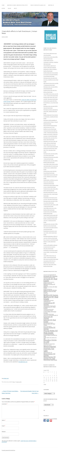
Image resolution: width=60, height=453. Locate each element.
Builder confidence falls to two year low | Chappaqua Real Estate (50, 220)
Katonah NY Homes (48, 317)
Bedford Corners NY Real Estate (50, 287)
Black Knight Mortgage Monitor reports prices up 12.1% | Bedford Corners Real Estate (50, 127)
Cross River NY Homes (48, 310)
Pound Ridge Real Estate (49, 334)
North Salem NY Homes (48, 322)
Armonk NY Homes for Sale (49, 277)
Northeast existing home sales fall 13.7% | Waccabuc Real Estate (50, 150)
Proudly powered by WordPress (8, 450)
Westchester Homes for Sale (50, 348)
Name (4, 420)
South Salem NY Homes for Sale (50, 338)
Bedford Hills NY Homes (50, 290)
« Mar (45, 384)
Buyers (3, 8)
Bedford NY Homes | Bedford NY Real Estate (17, 5)
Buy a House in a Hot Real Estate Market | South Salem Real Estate (51, 241)
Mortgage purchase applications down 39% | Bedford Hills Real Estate (51, 111)
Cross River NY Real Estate (50, 312)
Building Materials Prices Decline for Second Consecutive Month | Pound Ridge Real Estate (51, 74)
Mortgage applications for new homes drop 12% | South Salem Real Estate (51, 194)
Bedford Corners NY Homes (49, 284)
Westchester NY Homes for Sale (50, 358)
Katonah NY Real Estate (50, 320)
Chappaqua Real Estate (49, 309)
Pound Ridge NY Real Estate (51, 331)
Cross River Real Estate (49, 314)
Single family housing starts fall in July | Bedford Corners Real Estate (50, 176)
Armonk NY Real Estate (50, 280)
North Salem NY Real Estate (49, 324)
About (15, 8)
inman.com (6, 378)
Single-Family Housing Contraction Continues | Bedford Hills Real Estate (51, 62)
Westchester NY (48, 352)
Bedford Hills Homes (48, 289)
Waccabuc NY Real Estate (49, 343)
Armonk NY (53, 274)
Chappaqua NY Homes (49, 303)
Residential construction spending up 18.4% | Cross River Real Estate (51, 252)
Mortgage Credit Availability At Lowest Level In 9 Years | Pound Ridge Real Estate (51, 122)
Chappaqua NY (47, 301)
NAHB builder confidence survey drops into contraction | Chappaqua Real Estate (51, 181)
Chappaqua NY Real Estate (50, 307)
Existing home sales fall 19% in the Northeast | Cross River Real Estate (51, 102)
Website (4, 431)
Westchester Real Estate (50, 360)
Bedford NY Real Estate (51, 298)
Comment (4, 404)
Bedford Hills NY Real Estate (50, 291)
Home (3, 5)
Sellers (9, 8)
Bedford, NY (51, 5)
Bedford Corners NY (48, 283)
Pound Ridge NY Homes (49, 328)
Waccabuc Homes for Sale (50, 341)
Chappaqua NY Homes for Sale (50, 305)
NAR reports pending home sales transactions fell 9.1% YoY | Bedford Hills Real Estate (51, 261)
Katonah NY (55, 315)
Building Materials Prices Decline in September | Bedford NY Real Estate (51, 116)
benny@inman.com (23, 362)
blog (14, 382)
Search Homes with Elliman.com (38, 5)
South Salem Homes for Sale (50, 335)
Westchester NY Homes (49, 354)
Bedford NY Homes (51, 295)
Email (3, 426)
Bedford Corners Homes (49, 282)
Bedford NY (46, 293)
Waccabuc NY (46, 342)
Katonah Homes (48, 315)
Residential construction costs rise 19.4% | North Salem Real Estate (50, 232)
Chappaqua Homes (49, 300)
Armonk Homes (47, 274)
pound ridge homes (47, 326)
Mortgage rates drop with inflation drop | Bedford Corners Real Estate (51, 79)
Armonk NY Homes (50, 276)
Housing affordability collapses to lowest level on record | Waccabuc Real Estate (50, 246)
